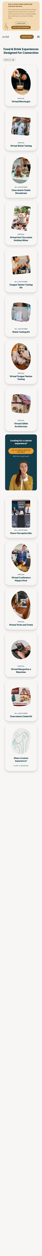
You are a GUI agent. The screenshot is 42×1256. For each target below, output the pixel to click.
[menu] (38, 37)
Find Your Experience (21, 27)
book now (26, 37)
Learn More (21, 23)
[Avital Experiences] (5, 37)
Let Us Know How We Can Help (21, 451)
